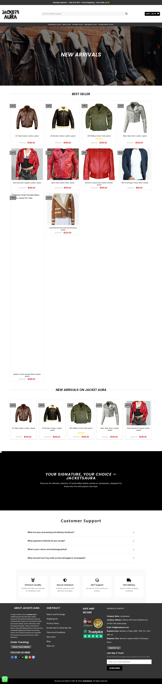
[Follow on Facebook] (12, 657)
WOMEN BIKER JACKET (106, 24)
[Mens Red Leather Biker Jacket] (63, 164)
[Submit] (127, 14)
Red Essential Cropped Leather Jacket (27, 183)
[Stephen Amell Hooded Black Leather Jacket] (27, 282)
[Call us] (26, 657)
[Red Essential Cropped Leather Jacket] (27, 164)
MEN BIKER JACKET (91, 24)
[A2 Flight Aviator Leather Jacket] (27, 117)
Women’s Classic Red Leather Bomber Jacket (99, 184)
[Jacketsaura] (20, 14)
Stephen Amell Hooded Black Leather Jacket (27, 375)
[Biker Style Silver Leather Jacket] (135, 117)
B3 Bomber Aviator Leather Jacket (63, 136)
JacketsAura (87, 681)
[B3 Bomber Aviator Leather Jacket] (63, 117)
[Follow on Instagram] (15, 657)
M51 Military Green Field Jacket (99, 136)
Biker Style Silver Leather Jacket (135, 136)
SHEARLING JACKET (54, 24)
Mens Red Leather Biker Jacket (62, 183)
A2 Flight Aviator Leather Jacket (27, 136)
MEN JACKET (67, 24)
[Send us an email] (22, 657)
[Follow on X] (19, 657)
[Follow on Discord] (33, 657)
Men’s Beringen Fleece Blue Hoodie (135, 183)
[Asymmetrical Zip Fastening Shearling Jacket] (63, 209)
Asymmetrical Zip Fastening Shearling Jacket (63, 229)
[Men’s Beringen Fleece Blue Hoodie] (135, 164)
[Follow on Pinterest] (29, 657)
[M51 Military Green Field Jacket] (99, 117)
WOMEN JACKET (77, 24)
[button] (152, 14)
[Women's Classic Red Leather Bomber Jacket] (99, 164)
